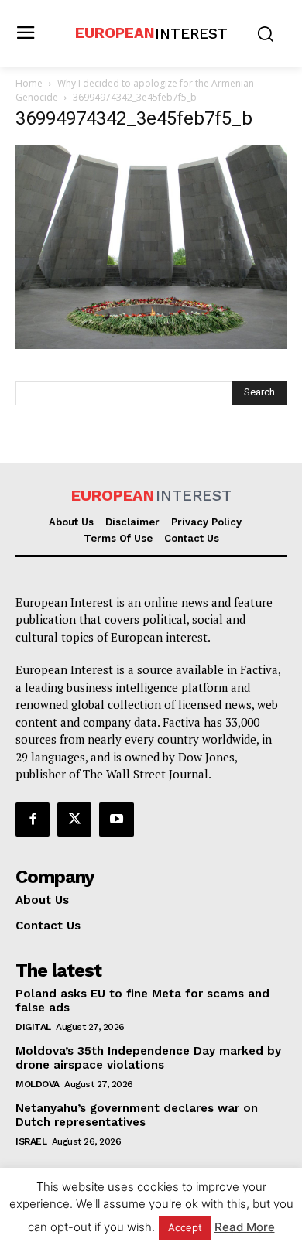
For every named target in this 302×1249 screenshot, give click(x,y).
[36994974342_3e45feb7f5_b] (151, 344)
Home (29, 83)
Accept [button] (185, 1227)
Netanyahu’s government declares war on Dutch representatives (136, 1115)
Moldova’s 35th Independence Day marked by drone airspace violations (148, 1058)
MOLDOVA (37, 1084)
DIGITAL (33, 1026)
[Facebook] (32, 819)
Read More (244, 1227)
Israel (30, 1141)
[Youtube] (116, 819)
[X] (74, 819)
